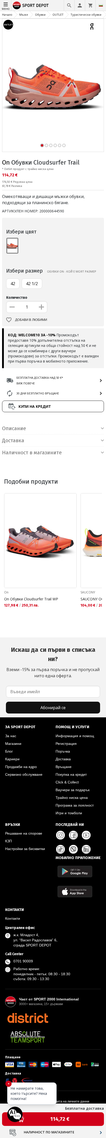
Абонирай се (53, 707)
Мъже (23, 14)
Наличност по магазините (49, 1132)
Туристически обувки (85, 14)
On (6, 162)
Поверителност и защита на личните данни (57, 1101)
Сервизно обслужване (23, 774)
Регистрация (66, 744)
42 (13, 283)
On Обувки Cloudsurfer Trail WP (31, 599)
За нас (10, 736)
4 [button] (55, 145)
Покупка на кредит (71, 774)
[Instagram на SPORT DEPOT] (60, 835)
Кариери (12, 759)
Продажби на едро (21, 767)
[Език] (101, 5)
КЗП (8, 841)
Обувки (40, 14)
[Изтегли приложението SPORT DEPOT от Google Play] (75, 871)
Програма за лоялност (75, 805)
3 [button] (51, 145)
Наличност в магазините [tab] (32, 452)
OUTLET (58, 14)
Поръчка (63, 751)
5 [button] (59, 145)
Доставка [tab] (13, 440)
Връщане (64, 767)
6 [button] (64, 145)
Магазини (13, 744)
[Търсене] (69, 5)
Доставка (63, 759)
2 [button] (46, 145)
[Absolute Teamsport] (27, 1037)
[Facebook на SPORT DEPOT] (73, 835)
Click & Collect (67, 782)
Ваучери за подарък (73, 790)
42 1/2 (32, 283)
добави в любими (31, 320)
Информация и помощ (75, 736)
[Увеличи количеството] (41, 307)
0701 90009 (23, 961)
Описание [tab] (14, 428)
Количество (16, 297)
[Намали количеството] (12, 307)
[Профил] (80, 5)
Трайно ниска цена (72, 798)
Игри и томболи (69, 813)
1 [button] (42, 145)
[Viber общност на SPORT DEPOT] (73, 849)
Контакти (12, 918)
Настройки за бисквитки (25, 849)
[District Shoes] (27, 1018)
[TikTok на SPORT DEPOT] (60, 849)
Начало (7, 14)
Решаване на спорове (23, 833)
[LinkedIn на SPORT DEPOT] (86, 849)
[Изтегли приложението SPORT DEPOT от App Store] (75, 891)
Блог (9, 751)
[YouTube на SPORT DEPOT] (86, 835)
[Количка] (90, 5)
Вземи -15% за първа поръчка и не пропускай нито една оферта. (53, 662)
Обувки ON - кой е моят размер (71, 271)
